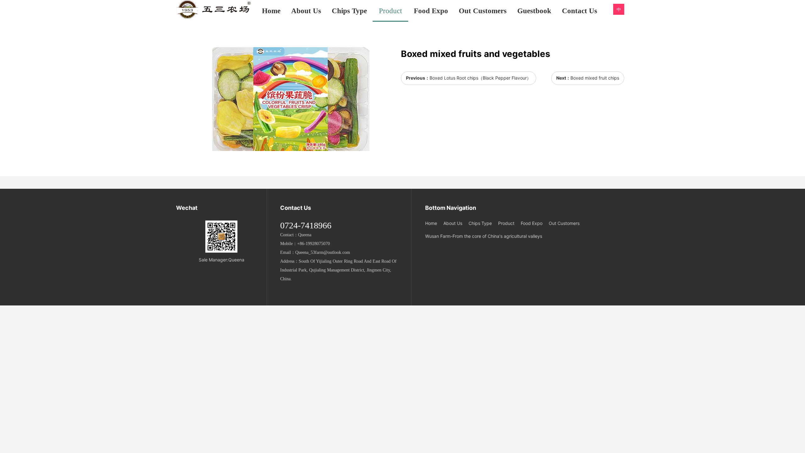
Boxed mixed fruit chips (594, 78)
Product (390, 11)
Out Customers (483, 11)
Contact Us (579, 11)
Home (271, 11)
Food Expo (431, 11)
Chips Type (349, 11)
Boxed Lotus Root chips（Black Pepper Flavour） (480, 78)
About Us (306, 11)
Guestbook (534, 11)
